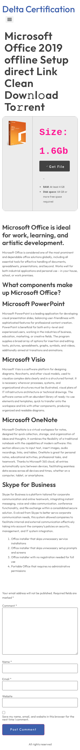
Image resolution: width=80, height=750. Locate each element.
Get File (56, 167)
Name (7, 661)
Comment (9, 605)
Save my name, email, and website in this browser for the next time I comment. (38, 718)
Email (6, 679)
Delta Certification (38, 9)
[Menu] (10, 19)
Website (7, 696)
